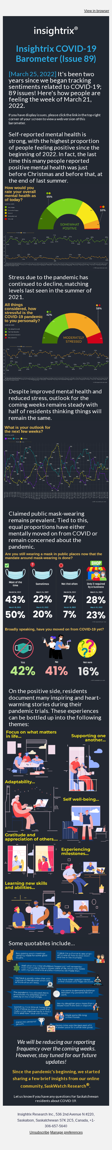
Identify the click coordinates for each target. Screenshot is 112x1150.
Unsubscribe (39, 1132)
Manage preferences (66, 1132)
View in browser (96, 11)
